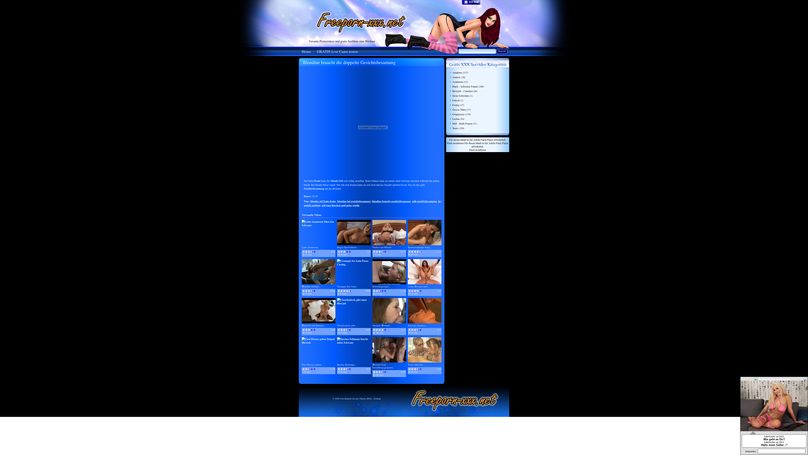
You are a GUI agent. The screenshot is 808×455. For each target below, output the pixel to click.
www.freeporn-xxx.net (349, 398)
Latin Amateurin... (311, 247)
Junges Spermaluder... (347, 247)
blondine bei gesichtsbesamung (354, 201)
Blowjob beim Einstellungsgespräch (382, 366)
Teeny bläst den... (416, 364)
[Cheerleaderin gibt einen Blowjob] (354, 303)
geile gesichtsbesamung (424, 201)
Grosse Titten (459, 109)
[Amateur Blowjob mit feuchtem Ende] (389, 322)
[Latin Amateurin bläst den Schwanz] (318, 225)
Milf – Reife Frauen (462, 123)
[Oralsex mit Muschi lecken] (389, 244)
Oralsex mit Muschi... (382, 247)
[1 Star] (303, 251)
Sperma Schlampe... (346, 364)
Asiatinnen (457, 81)
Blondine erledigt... (311, 286)
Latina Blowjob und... (418, 286)
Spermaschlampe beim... (420, 247)
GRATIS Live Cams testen (337, 51)
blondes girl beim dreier (323, 201)
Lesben (456, 118)
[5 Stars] (314, 251)
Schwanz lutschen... (417, 325)
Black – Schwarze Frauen (465, 86)
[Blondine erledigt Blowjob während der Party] (318, 283)
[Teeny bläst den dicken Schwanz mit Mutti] (424, 361)
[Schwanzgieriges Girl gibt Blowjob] (389, 283)
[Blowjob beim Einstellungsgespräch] (389, 361)
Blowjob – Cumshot (462, 91)
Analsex (456, 77)
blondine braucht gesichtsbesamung (391, 201)
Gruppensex (458, 114)
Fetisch (456, 100)
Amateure (457, 72)
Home (306, 51)
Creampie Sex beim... (347, 286)
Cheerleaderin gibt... (347, 325)
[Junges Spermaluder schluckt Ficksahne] (354, 244)
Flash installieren (455, 143)
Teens (455, 128)
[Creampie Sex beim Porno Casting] (354, 264)
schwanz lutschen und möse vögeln (340, 205)
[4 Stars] (311, 251)
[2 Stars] (306, 251)
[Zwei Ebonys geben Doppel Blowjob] (318, 342)
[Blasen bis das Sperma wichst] (318, 322)
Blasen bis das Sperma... (313, 325)
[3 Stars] (309, 251)
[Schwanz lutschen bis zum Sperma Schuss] (424, 322)
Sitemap (377, 398)
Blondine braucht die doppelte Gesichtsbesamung (349, 62)
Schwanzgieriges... (381, 286)
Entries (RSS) (366, 398)
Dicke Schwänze (460, 95)
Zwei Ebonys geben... (312, 364)
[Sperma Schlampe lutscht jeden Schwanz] (354, 342)
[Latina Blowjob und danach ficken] (424, 283)
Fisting (455, 105)
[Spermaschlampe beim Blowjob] (424, 244)
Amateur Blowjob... (382, 325)
